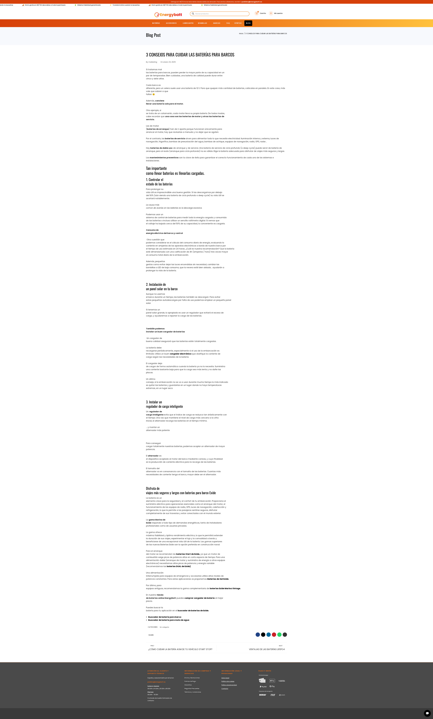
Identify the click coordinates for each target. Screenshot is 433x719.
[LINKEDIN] (268, 634)
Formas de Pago (190, 681)
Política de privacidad (229, 685)
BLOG (248, 23)
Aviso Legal (225, 678)
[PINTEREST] (274, 634)
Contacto (224, 689)
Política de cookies (227, 681)
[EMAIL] (285, 634)
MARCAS (216, 23)
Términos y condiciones (192, 692)
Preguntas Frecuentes (191, 689)
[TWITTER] (263, 634)
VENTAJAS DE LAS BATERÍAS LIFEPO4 (267, 648)
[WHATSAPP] (279, 634)
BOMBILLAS (202, 23)
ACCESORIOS (171, 23)
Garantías (188, 685)
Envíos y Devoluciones (192, 678)
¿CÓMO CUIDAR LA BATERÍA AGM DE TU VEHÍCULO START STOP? (180, 648)
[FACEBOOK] (258, 634)
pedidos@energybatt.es (156, 682)
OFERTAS (238, 23)
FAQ (228, 23)
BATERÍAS (156, 23)
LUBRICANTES (188, 23)
